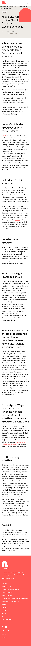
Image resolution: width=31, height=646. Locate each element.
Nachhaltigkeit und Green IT (10, 601)
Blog (3, 616)
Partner (4, 610)
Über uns (4, 607)
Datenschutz (5, 631)
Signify (4, 135)
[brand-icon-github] (2, 627)
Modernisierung (6, 586)
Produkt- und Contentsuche (10, 589)
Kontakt (4, 637)
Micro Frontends (7, 595)
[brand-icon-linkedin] (6, 627)
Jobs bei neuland (7, 619)
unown (17, 220)
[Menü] (27, 3)
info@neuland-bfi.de (8, 578)
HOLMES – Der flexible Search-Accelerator (15, 598)
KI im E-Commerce (7, 592)
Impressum (5, 634)
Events (4, 613)
